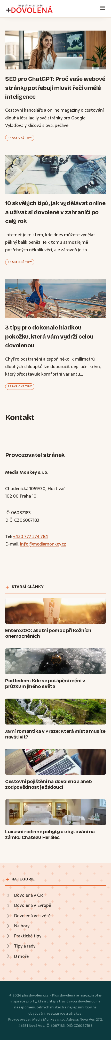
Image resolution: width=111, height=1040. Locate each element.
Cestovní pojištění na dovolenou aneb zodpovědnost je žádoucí (48, 784)
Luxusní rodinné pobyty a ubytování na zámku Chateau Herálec (50, 834)
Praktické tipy (19, 137)
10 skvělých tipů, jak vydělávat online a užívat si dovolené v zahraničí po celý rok (55, 212)
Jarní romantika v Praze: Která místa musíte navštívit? (55, 734)
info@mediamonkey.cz (43, 544)
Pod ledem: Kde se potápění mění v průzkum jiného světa (45, 683)
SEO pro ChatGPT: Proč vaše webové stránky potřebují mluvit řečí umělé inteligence (55, 87)
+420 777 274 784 (30, 536)
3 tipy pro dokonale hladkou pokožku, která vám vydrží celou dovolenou (49, 336)
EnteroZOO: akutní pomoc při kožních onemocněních (48, 633)
